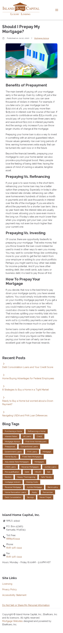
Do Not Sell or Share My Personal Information (26, 605)
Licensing (7, 584)
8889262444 (13, 538)
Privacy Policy (9, 589)
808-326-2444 (14, 547)
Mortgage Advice (41, 38)
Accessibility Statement (14, 595)
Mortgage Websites (12, 621)
